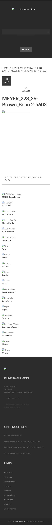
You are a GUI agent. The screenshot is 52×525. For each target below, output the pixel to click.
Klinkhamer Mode (22, 521)
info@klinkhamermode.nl (17, 404)
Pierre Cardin (8, 223)
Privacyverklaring (12, 407)
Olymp (5, 353)
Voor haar (8, 477)
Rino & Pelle (7, 214)
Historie (7, 486)
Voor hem (8, 472)
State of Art (7, 240)
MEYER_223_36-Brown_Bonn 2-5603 (24, 178)
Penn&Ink (6, 205)
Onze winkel (9, 481)
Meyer (5, 344)
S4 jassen (6, 318)
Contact (7, 504)
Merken (7, 490)
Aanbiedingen (10, 495)
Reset (4, 283)
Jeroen (26, 91)
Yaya (4, 249)
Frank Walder (8, 292)
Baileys (5, 266)
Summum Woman (10, 327)
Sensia (5, 275)
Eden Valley (7, 301)
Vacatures (8, 499)
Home (5, 68)
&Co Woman (8, 231)
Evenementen (10, 509)
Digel (4, 309)
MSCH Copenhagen (11, 197)
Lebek (4, 257)
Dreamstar (7, 335)
